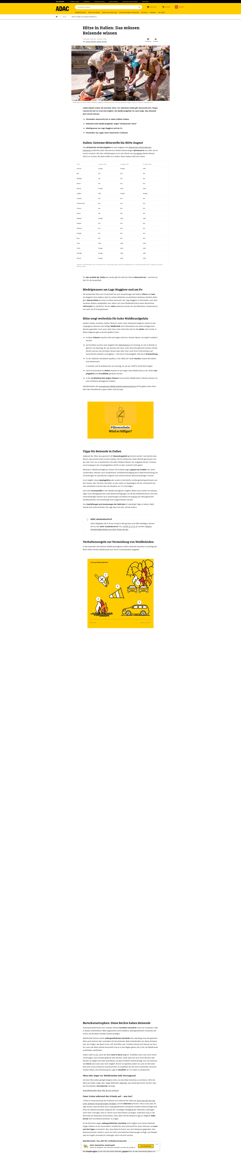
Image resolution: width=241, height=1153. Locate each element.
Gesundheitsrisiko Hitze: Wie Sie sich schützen (101, 1090)
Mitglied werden (74, 1)
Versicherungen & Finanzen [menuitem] (129, 12)
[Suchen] (139, 7)
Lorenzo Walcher (91, 42)
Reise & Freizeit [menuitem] (94, 12)
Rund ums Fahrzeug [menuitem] (109, 12)
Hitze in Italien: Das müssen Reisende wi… (84, 17)
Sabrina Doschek (102, 42)
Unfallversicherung (99, 1)
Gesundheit (145, 1)
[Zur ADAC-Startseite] (62, 8)
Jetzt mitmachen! (145, 1146)
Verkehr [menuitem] (153, 12)
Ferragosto (138, 153)
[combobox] (108, 7)
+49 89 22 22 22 (129, 526)
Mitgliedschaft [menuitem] (80, 12)
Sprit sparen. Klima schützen (130, 1)
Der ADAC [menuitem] (161, 12)
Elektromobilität (113, 1)
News (64, 17)
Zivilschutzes (123, 345)
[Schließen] (157, 1144)
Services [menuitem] (144, 12)
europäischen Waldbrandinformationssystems (117, 386)
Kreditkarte (87, 1)
